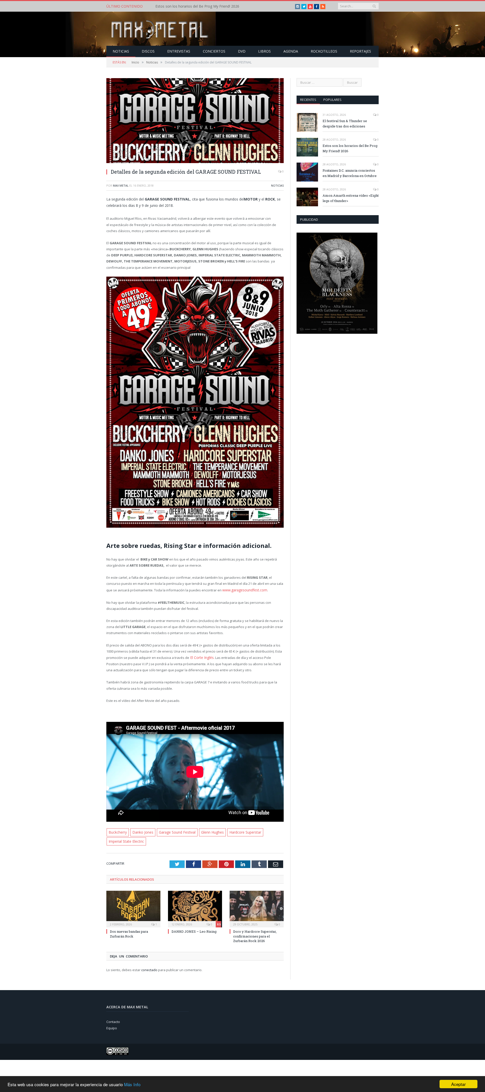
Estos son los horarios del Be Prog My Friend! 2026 (197, 6)
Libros (264, 51)
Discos (148, 51)
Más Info (132, 1084)
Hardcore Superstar (239, 831)
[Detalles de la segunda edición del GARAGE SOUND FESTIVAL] (195, 121)
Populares (332, 99)
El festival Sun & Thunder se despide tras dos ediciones (345, 123)
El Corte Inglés (200, 656)
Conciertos (214, 51)
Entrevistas (178, 51)
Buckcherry (117, 831)
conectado (149, 968)
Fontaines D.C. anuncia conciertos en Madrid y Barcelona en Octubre (350, 173)
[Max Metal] (160, 28)
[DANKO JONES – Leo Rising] (195, 906)
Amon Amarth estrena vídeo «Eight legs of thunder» (351, 198)
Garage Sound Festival (173, 831)
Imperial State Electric (125, 839)
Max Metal (121, 185)
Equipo (111, 1026)
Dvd (242, 51)
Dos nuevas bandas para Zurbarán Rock (129, 931)
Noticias (121, 51)
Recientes (308, 99)
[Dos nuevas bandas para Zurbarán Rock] (133, 906)
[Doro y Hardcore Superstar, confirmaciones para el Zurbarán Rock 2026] (257, 906)
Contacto (113, 1019)
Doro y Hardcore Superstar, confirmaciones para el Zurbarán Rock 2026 (255, 934)
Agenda (290, 51)
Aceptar (458, 1084)
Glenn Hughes (208, 831)
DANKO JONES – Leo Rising (194, 929)
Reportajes (360, 51)
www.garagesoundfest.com (243, 589)
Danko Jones (141, 831)
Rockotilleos (324, 51)
